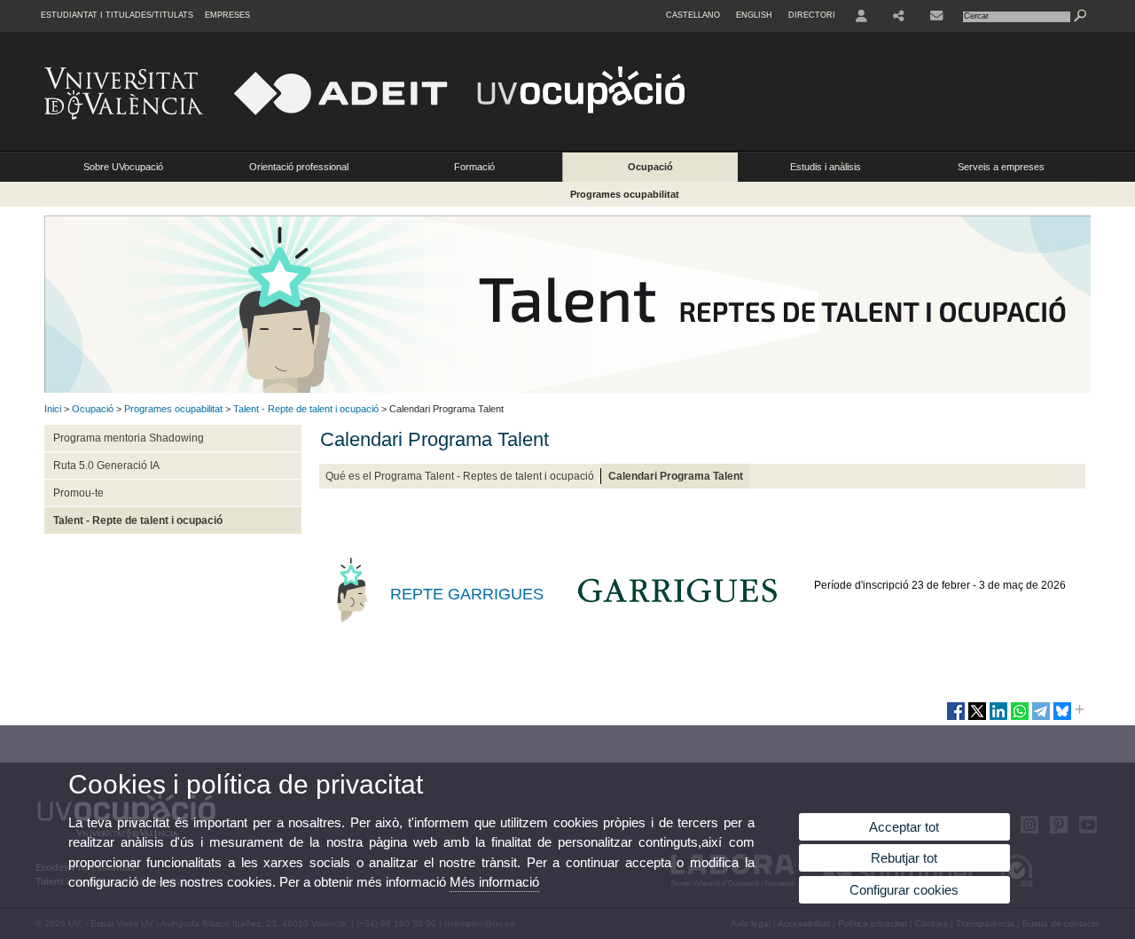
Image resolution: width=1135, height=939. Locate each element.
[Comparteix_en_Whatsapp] (1019, 718)
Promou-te (78, 493)
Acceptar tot (904, 826)
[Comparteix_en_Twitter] (977, 718)
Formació (474, 166)
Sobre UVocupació (123, 166)
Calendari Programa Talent (675, 476)
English (754, 15)
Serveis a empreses (1001, 166)
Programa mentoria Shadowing (128, 438)
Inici (52, 408)
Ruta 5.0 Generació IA (106, 465)
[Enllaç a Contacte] (936, 16)
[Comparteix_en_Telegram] (1041, 718)
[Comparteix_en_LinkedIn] (998, 718)
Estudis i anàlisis (825, 166)
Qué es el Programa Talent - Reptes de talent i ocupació (459, 476)
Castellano (693, 15)
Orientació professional (298, 166)
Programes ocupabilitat (624, 194)
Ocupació (650, 166)
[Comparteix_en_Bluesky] (1062, 718)
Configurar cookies (904, 889)
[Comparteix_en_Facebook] (956, 718)
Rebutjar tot (904, 857)
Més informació (494, 881)
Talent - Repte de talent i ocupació (306, 408)
